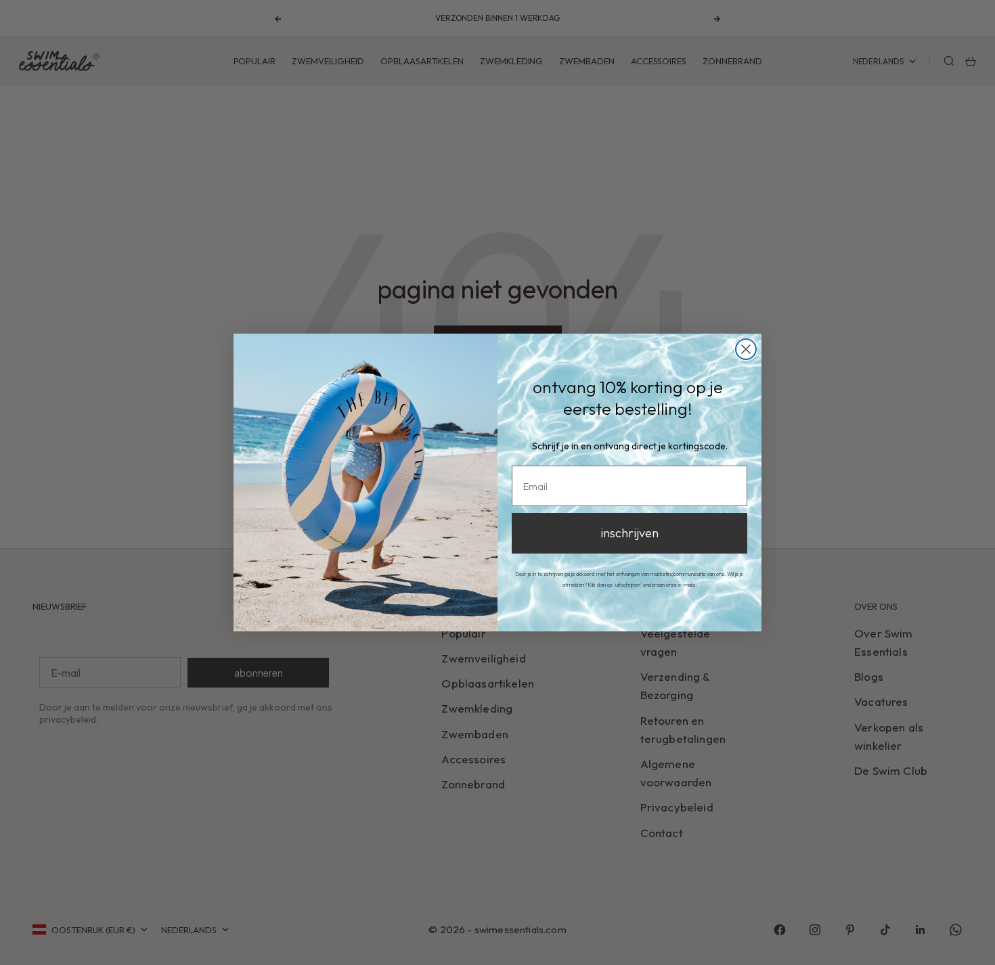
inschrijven (629, 533)
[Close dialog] (746, 349)
